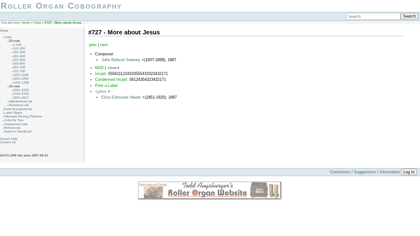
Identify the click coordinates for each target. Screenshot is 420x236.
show (112, 67)
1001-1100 (21, 75)
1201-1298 (21, 82)
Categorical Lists (16, 124)
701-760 (19, 71)
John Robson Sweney (121, 59)
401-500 (19, 59)
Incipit (100, 73)
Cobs (37, 22)
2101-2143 (21, 93)
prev (93, 44)
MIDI (99, 67)
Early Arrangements (18, 109)
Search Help (9, 138)
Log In (408, 172)
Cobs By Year (14, 120)
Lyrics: (102, 91)
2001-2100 (21, 90)
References (12, 127)
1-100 (17, 44)
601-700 (19, 67)
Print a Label (106, 85)
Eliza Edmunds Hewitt (121, 97)
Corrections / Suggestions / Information (365, 172)
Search (409, 16)
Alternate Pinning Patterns (23, 116)
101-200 (19, 48)
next (104, 44)
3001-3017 (21, 97)
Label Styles (13, 112)
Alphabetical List (20, 101)
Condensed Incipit (111, 79)
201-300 (19, 52)
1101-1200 (21, 78)
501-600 (19, 63)
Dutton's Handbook (18, 131)
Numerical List (19, 105)
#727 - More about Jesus (63, 22)
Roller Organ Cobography (61, 5)
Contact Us (8, 142)
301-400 (19, 56)
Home (26, 22)
